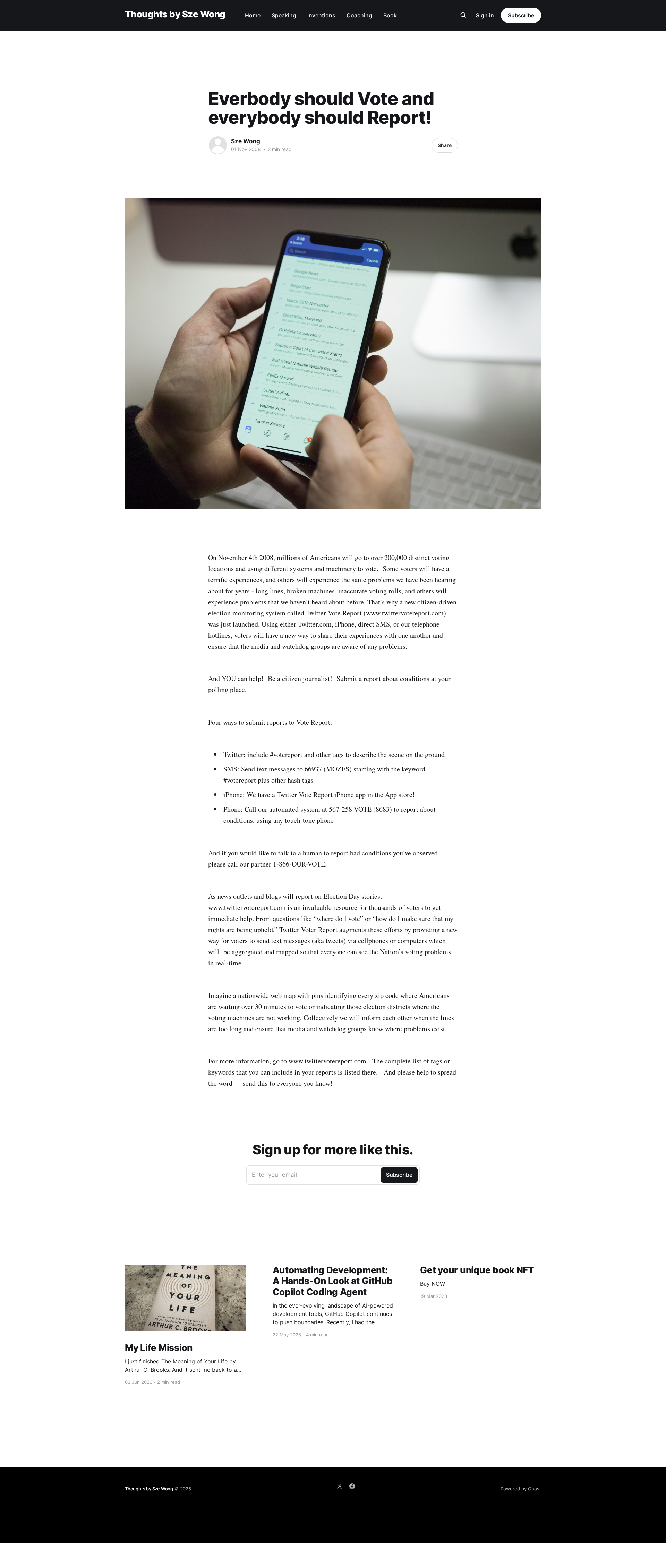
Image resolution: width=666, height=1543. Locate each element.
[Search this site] (463, 15)
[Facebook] (352, 1486)
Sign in (485, 15)
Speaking (284, 15)
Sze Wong (245, 141)
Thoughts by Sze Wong (175, 14)
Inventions (321, 15)
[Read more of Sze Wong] (218, 145)
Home (253, 15)
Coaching (359, 15)
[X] (339, 1486)
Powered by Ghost (521, 1488)
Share (445, 145)
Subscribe (521, 15)
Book (390, 15)
